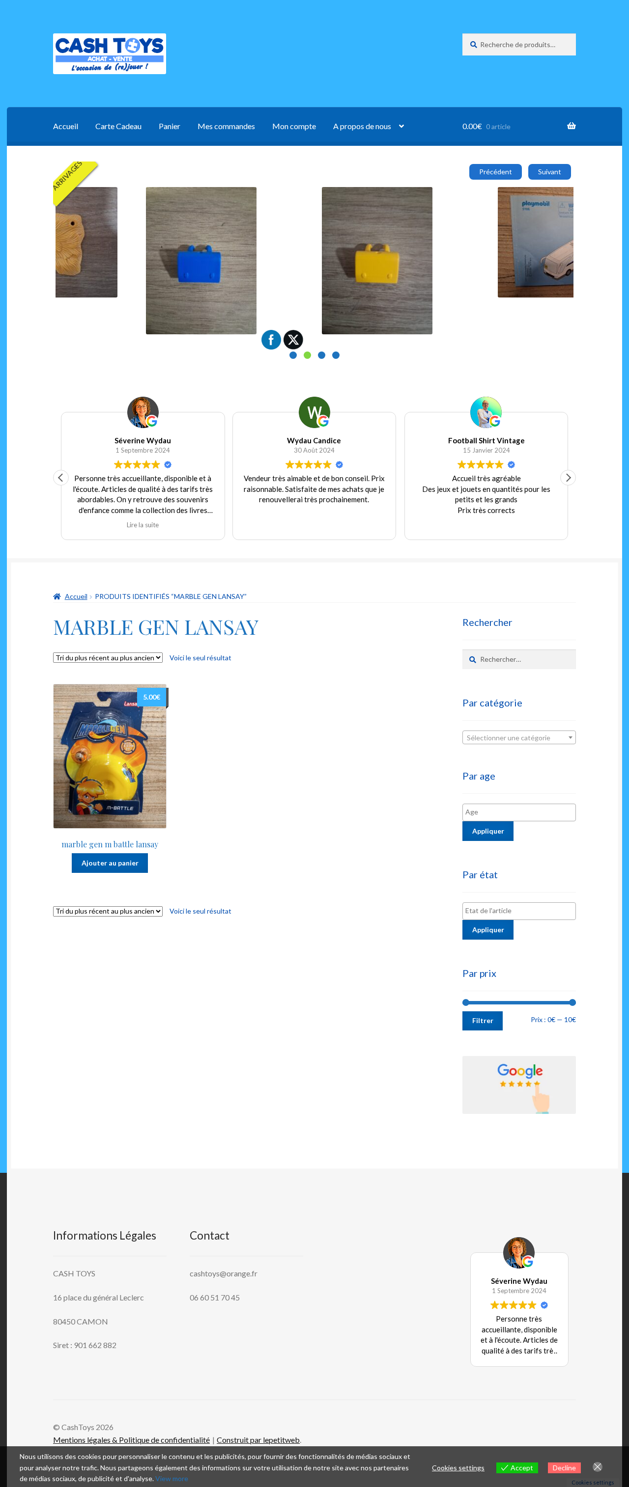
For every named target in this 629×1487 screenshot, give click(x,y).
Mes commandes (226, 126)
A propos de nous (362, 126)
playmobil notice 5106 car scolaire (473, 198)
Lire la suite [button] (143, 525)
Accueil (65, 126)
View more (171, 1478)
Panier (169, 126)
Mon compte (294, 126)
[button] (568, 477)
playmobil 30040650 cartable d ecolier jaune (314, 198)
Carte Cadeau (118, 126)
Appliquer (488, 831)
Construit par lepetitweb (258, 1439)
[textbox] (519, 738)
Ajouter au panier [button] (101, 254)
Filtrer (482, 1020)
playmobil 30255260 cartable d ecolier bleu (136, 198)
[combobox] (519, 737)
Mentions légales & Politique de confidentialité (131, 1439)
